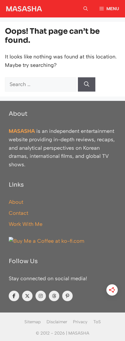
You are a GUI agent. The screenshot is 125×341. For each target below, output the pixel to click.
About (16, 202)
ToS (97, 321)
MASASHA (24, 8)
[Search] (86, 84)
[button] (86, 8)
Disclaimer (57, 321)
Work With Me (25, 224)
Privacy (80, 321)
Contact (18, 213)
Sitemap (32, 321)
